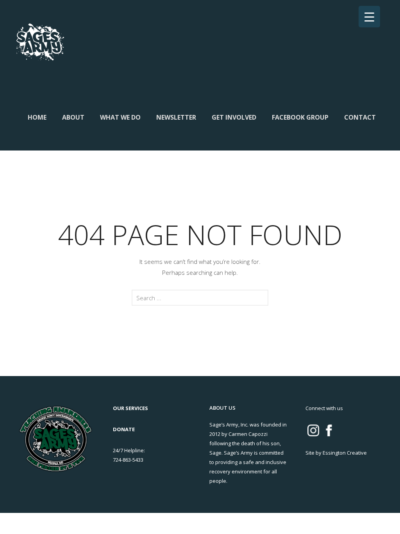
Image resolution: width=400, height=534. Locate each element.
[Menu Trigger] (369, 16)
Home (37, 117)
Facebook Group (300, 117)
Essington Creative (345, 452)
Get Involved (234, 117)
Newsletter (176, 117)
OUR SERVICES (130, 408)
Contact (360, 117)
